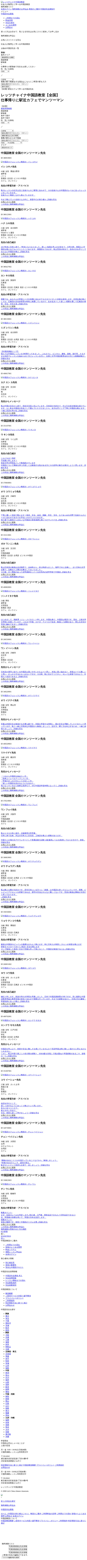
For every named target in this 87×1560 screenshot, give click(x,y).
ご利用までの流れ (12, 18)
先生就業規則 (10, 1285)
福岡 (7, 1420)
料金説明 (9, 20)
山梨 (7, 1382)
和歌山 (8, 1347)
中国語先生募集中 (47, 9)
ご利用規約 (9, 1301)
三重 (7, 1340)
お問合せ (9, 27)
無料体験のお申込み (20, 9)
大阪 (7, 1335)
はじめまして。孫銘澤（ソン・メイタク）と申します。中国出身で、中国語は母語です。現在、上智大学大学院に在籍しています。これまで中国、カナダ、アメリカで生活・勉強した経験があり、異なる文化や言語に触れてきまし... (43, 622)
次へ (3, 1238)
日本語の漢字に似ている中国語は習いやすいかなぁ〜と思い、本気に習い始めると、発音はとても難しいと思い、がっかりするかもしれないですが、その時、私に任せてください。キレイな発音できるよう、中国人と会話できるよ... (43, 674)
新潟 (7, 1373)
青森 (7, 1356)
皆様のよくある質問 (13, 1247)
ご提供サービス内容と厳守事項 (18, 1296)
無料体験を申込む (8, 36)
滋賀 (7, 1342)
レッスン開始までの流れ (15, 1280)
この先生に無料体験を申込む (12, 204)
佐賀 (7, 1422)
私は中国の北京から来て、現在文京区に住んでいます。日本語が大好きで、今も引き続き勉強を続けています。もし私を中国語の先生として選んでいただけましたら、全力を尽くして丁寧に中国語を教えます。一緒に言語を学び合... (43, 408)
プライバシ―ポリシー (49, 1521)
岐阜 (7, 1387)
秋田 (7, 1361)
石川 (7, 1377)
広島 (7, 1403)
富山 (7, 1375)
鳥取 (7, 1396)
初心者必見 (9, 1263)
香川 (7, 1411)
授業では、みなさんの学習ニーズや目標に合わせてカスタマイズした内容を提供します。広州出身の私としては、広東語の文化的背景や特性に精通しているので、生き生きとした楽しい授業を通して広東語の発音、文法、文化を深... (43, 301)
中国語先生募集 (7, 14)
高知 (7, 1415)
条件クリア (5, 55)
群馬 (7, 1330)
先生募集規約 (10, 1283)
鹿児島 (8, 1434)
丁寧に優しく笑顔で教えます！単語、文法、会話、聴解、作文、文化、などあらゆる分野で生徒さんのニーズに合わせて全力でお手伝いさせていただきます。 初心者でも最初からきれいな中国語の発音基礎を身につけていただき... (43, 517)
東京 (7, 1316)
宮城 (7, 1363)
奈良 (7, 1344)
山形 (7, 1366)
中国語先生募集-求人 (13, 1276)
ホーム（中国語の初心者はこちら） (15, 1514)
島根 (7, 1399)
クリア (3, 145)
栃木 (7, 1328)
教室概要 (9, 1293)
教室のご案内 (34, 9)
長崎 (7, 1425)
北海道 (8, 1354)
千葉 (7, 1321)
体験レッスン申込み (13, 1252)
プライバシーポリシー (14, 1298)
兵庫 (7, 1337)
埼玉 (7, 1318)
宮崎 (7, 1432)
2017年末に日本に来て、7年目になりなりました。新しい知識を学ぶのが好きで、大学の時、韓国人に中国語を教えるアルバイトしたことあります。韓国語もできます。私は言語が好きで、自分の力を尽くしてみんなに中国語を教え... (43, 249)
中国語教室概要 (29, 1465)
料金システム (10, 1250)
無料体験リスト (7, 7)
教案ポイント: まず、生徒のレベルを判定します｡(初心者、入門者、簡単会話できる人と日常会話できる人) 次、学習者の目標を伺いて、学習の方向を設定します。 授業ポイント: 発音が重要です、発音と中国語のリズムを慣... (38, 1217)
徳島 (7, 1408)
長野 (7, 1385)
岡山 (7, 1401)
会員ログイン (6, 9)
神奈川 (8, 1323)
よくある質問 (10, 25)
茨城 (7, 1325)
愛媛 (7, 1413)
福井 (7, 1380)
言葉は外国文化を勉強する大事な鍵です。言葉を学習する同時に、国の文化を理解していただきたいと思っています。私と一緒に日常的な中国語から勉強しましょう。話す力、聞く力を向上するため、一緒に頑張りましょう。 (43, 726)
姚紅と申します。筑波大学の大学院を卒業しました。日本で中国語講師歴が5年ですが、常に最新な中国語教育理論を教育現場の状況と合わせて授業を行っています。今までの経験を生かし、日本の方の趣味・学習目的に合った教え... (43, 999)
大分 (7, 1429)
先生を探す (9, 23)
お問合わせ (9, 1305)
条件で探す (5, 116)
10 (10, 1236)
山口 (7, 1406)
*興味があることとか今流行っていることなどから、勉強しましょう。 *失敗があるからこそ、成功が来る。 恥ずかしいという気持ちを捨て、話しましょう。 (29, 1162)
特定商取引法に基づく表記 (16, 1303)
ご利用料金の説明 (49, 1514)
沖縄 (7, 1437)
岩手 (7, 1359)
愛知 (7, 1392)
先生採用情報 (10, 1278)
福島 (7, 1368)
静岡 (7, 1389)
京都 (7, 1349)
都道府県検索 (6, 108)
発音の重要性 (10, 1265)
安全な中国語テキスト (14, 1267)
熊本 (7, 1427)
